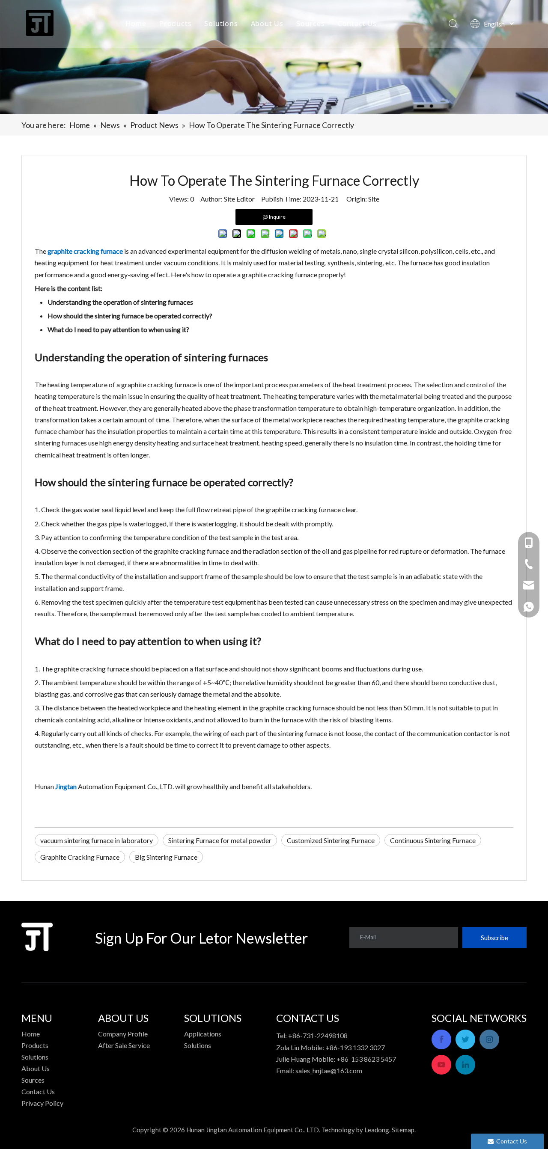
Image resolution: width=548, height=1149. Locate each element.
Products (175, 23)
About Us (267, 23)
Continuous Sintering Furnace (433, 840)
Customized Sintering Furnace (331, 840)
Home (135, 23)
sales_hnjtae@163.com (328, 1070)
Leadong (376, 1130)
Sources (310, 23)
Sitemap (403, 1130)
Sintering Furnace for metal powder (219, 840)
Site (373, 199)
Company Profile (123, 1034)
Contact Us (357, 23)
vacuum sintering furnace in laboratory (96, 840)
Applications (202, 1034)
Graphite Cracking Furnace (79, 857)
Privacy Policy (42, 1103)
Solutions (221, 23)
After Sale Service (124, 1045)
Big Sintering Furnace (166, 857)
